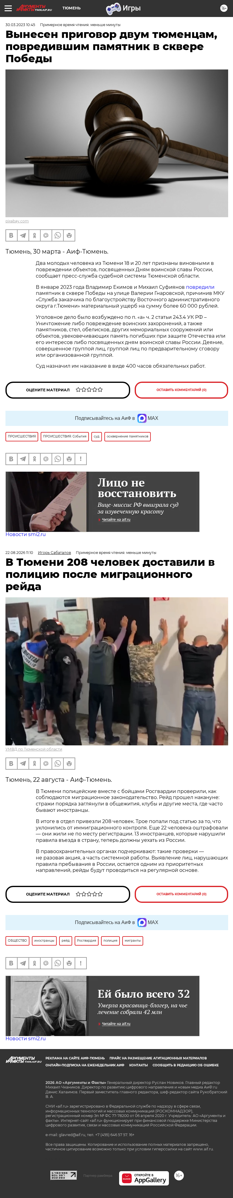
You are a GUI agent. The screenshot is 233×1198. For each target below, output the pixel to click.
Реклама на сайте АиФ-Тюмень (75, 1058)
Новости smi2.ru (25, 534)
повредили (200, 287)
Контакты (138, 1065)
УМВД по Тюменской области (33, 749)
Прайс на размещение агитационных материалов (158, 1058)
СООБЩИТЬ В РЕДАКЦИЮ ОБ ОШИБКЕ (186, 1065)
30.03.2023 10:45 (20, 24)
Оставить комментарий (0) (182, 390)
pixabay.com (17, 221)
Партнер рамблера (97, 1175)
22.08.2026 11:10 (19, 552)
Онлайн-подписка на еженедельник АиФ (85, 1065)
